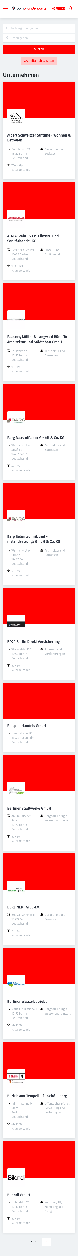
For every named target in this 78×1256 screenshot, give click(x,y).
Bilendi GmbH (18, 1195)
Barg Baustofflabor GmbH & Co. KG (35, 438)
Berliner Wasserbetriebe (27, 1001)
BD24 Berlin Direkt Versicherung (33, 641)
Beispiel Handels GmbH (26, 726)
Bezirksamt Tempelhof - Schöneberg (37, 1096)
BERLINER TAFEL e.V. (23, 907)
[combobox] (39, 28)
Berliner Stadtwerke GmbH (29, 808)
